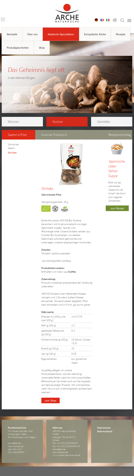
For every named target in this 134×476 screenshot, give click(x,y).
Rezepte (120, 34)
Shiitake (12, 152)
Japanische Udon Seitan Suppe (116, 168)
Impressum (103, 427)
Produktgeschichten (18, 47)
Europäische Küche (95, 34)
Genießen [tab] (103, 121)
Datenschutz (105, 431)
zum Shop (50, 400)
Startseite (12, 34)
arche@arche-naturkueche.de (15, 444)
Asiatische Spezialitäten (61, 34)
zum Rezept (117, 208)
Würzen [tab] (13, 121)
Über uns (32, 34)
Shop (42, 47)
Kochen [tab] (58, 121)
